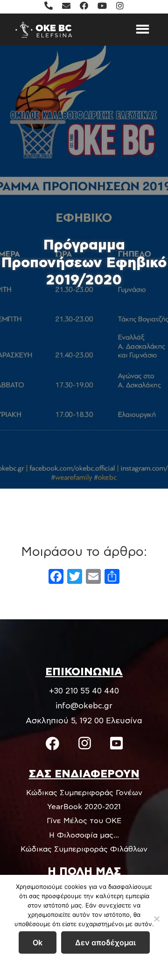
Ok (37, 942)
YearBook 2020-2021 (84, 807)
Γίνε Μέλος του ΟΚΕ (84, 820)
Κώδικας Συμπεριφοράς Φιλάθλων (84, 849)
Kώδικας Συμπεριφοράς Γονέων (84, 793)
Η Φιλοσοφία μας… (84, 835)
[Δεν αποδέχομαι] (156, 918)
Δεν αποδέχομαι (105, 942)
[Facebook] (56, 578)
